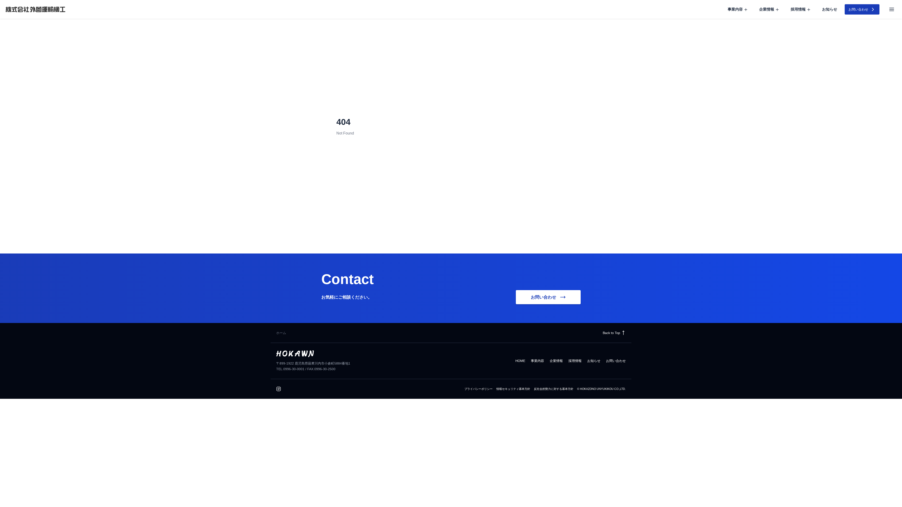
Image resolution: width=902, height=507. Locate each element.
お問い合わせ (616, 361)
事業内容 (537, 361)
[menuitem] (738, 9)
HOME (520, 361)
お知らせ (829, 9)
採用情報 (575, 361)
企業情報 (556, 361)
